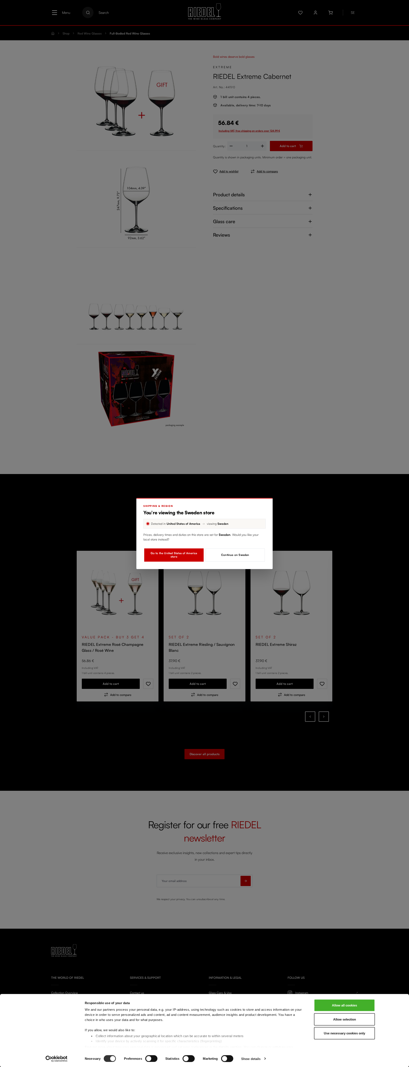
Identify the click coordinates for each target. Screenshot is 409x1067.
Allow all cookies (344, 1005)
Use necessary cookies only (344, 1033)
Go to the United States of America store (174, 554)
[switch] (151, 1058)
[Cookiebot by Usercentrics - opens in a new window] (56, 1058)
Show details (251, 1058)
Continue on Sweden (235, 555)
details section (230, 1047)
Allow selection (344, 1019)
